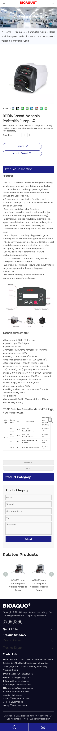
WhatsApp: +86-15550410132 (17, 684)
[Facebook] (5, 622)
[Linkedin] (10, 622)
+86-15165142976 (25, 673)
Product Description (19, 169)
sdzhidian (41, 615)
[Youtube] (15, 622)
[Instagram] (20, 622)
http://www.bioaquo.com (16, 698)
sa (13, 688)
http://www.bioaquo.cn (15, 705)
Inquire (20, 146)
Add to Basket (20, 153)
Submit (28, 539)
